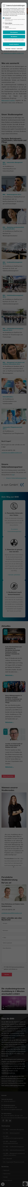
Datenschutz (8, 48)
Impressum (13, 48)
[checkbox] (3, 18)
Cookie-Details (20, 48)
